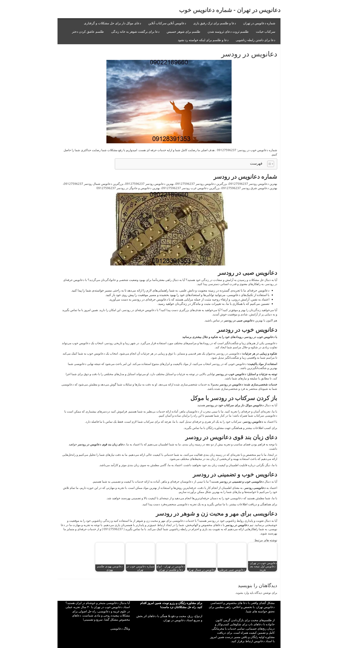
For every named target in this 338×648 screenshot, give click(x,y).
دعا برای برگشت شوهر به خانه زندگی (135, 31)
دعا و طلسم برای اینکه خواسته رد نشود (203, 40)
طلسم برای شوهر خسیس (183, 31)
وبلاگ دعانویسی (120, 628)
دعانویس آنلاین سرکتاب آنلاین (167, 23)
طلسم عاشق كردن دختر (88, 31)
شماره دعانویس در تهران (259, 23)
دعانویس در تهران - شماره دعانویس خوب (229, 10)
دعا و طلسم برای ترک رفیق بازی (214, 23)
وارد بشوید (242, 593)
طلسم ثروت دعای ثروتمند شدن (228, 31)
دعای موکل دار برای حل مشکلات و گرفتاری (112, 23)
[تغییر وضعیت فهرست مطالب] (268, 164)
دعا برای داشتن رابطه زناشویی (255, 40)
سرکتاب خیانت (265, 31)
